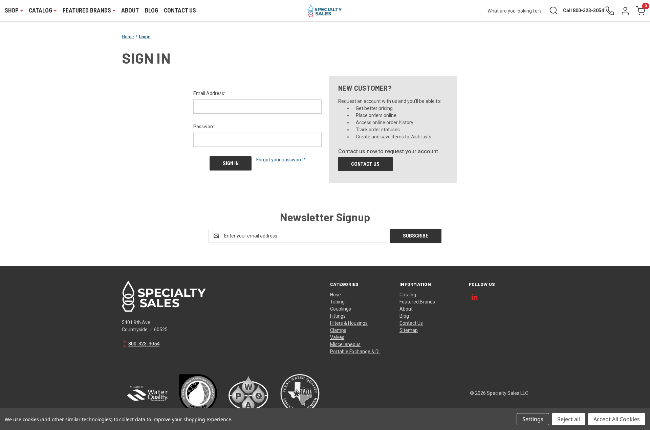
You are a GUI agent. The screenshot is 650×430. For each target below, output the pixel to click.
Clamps (338, 330)
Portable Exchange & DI (355, 351)
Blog (151, 10)
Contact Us (180, 10)
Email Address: (209, 93)
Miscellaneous (345, 344)
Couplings (340, 309)
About (130, 10)
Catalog (407, 294)
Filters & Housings (349, 323)
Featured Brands (417, 301)
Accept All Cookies (616, 419)
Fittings (338, 316)
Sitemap (408, 330)
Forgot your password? (280, 159)
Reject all (568, 419)
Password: (204, 126)
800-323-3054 (143, 344)
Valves (337, 337)
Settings (532, 419)
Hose (335, 294)
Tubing (337, 301)
